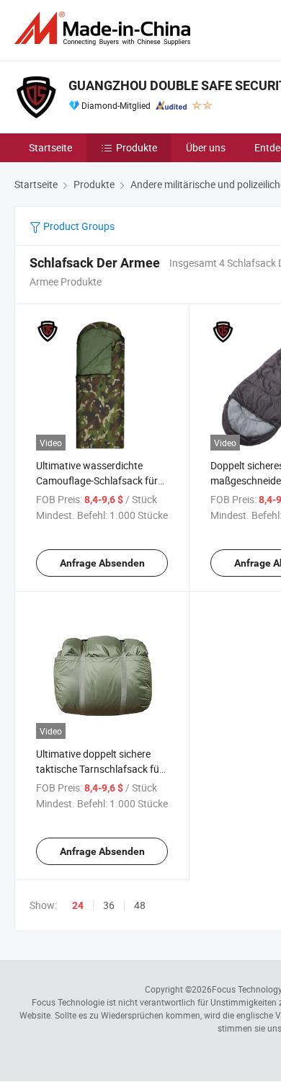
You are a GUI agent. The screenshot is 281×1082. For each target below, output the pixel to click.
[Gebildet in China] (105, 28)
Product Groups (78, 226)
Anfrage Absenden (102, 563)
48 (140, 905)
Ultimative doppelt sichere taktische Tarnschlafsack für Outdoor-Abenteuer (99, 769)
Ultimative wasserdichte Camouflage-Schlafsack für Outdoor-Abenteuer (97, 480)
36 (109, 905)
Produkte (136, 147)
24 (78, 905)
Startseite (50, 147)
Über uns (206, 147)
